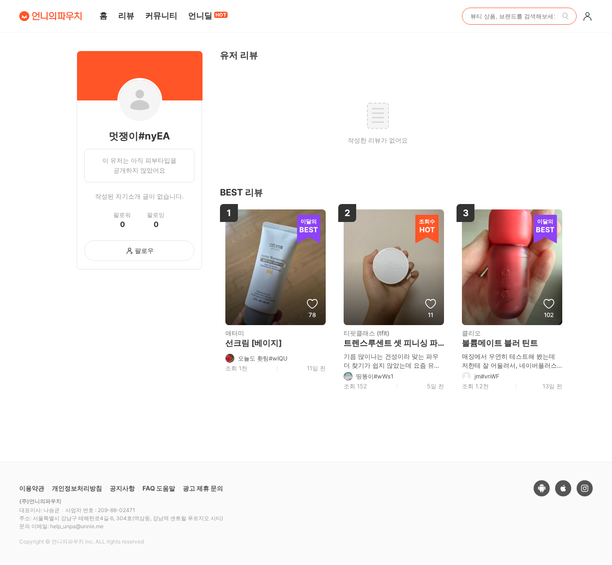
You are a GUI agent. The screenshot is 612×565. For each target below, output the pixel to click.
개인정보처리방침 (77, 488)
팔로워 (122, 215)
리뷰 (126, 15)
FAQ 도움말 (158, 488)
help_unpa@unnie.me (76, 526)
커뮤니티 (161, 15)
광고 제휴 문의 (203, 488)
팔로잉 (155, 215)
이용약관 (31, 488)
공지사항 (122, 488)
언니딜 (207, 15)
